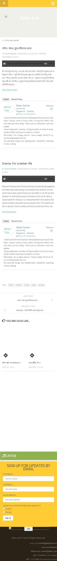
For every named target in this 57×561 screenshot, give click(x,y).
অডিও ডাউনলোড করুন (9, 90)
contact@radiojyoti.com (48, 543)
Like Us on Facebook (49, 547)
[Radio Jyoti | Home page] (28, 22)
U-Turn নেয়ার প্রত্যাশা (10, 40)
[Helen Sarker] (9, 111)
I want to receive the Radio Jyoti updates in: (22, 505)
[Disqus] (28, 411)
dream (11, 285)
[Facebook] (51, 109)
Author (6, 99)
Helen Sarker (10, 54)
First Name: (8, 474)
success (41, 285)
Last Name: (8, 484)
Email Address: (9, 495)
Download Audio (9, 211)
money (26, 285)
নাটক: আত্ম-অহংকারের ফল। (11, 362)
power (34, 285)
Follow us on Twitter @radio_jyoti (44, 551)
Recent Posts (16, 99)
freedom (19, 285)
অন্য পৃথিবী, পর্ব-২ (34, 362)
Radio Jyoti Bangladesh (27, 114)
